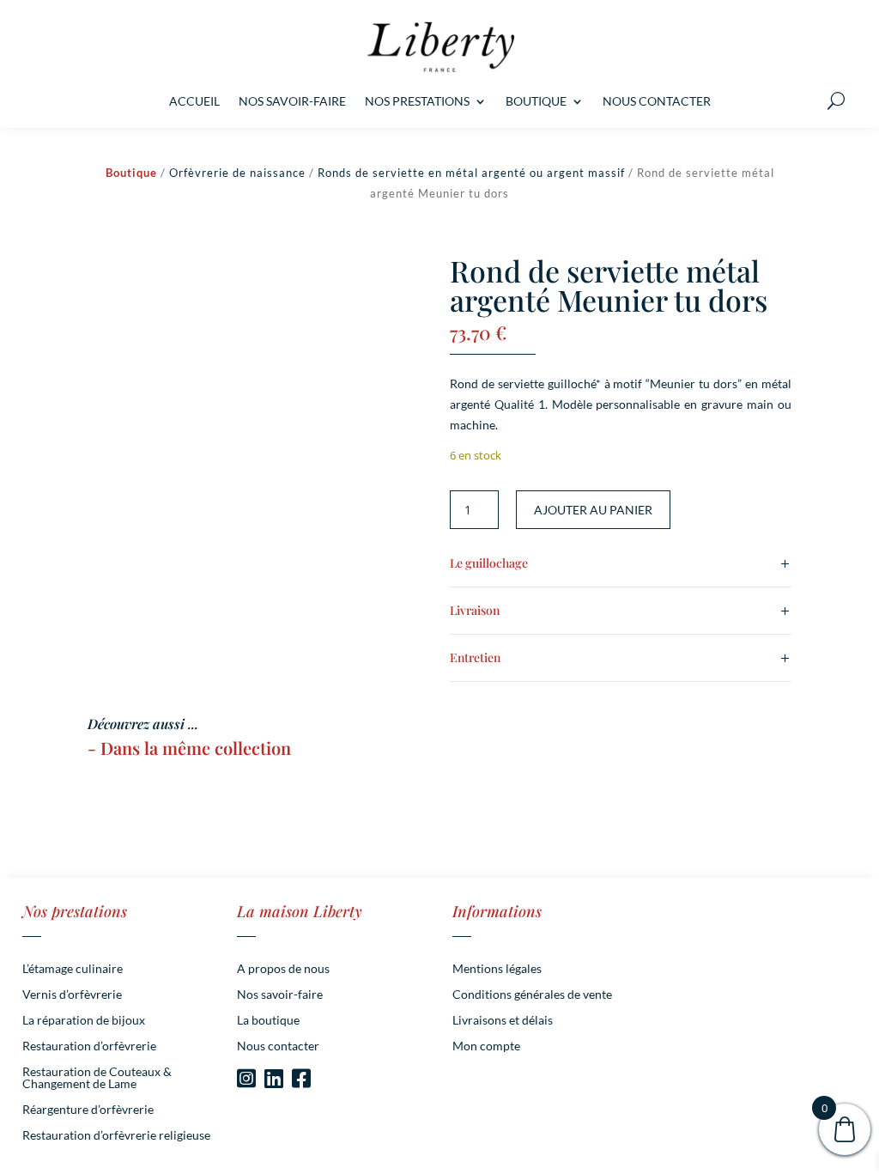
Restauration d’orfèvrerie (89, 1046)
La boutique (268, 1020)
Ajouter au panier (593, 509)
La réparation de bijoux (83, 1020)
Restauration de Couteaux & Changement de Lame (97, 1078)
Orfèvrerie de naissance (237, 172)
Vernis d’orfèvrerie (72, 994)
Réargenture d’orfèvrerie (88, 1110)
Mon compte (486, 1046)
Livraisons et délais (502, 1020)
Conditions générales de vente (532, 994)
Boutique (536, 101)
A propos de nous (283, 969)
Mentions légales (497, 969)
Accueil (194, 101)
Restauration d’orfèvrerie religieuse (116, 1135)
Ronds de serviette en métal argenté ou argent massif (471, 172)
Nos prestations (417, 101)
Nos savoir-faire (292, 101)
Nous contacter (657, 101)
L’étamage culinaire (72, 969)
